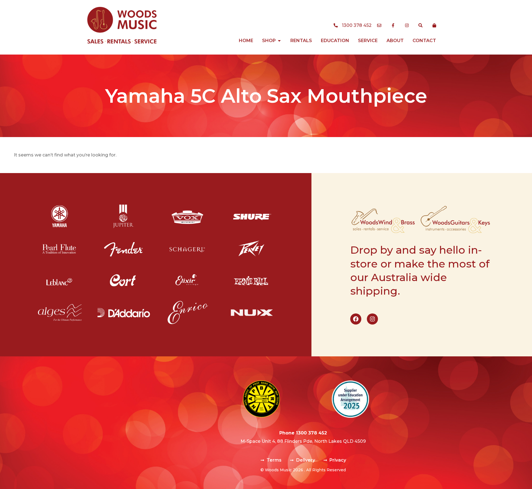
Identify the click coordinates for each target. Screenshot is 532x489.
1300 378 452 (311, 433)
